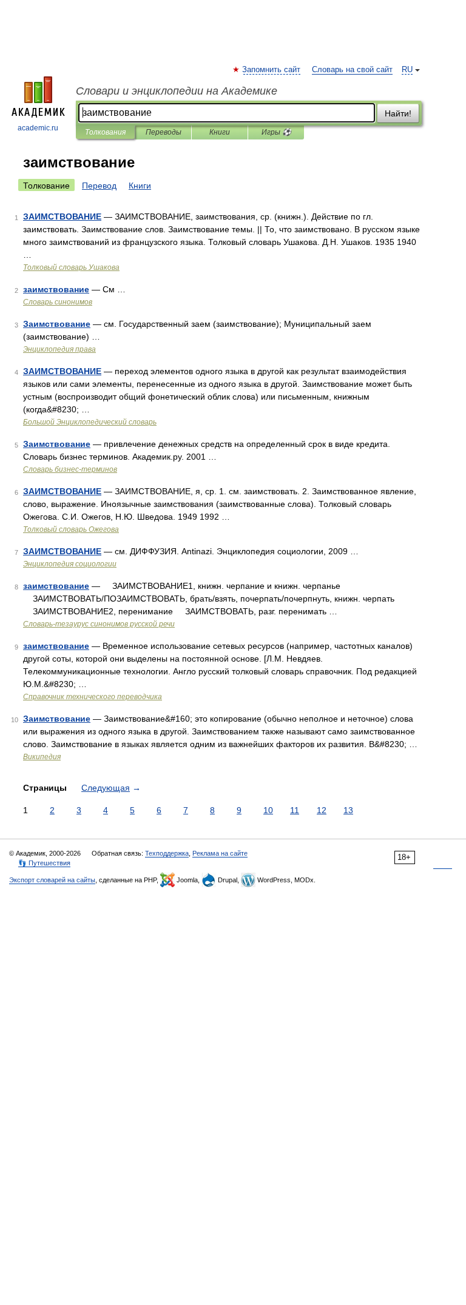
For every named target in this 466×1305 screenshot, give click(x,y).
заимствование (56, 289)
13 (348, 810)
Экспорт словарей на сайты (52, 880)
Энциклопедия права (59, 349)
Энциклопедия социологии (69, 564)
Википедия (42, 757)
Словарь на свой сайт (352, 69)
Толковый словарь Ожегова (71, 529)
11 (294, 810)
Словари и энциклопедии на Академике (176, 91)
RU (407, 69)
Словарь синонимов (57, 302)
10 (268, 810)
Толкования (105, 132)
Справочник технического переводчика (92, 697)
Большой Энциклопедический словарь (90, 422)
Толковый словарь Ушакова (71, 267)
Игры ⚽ (276, 132)
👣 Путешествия (44, 863)
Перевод (99, 185)
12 (321, 810)
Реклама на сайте (220, 853)
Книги (219, 132)
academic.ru (38, 128)
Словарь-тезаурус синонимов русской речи (99, 624)
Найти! (398, 113)
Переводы (163, 132)
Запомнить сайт (271, 69)
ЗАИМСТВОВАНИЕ (62, 216)
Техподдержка (167, 853)
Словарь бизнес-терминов (70, 469)
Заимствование (56, 324)
